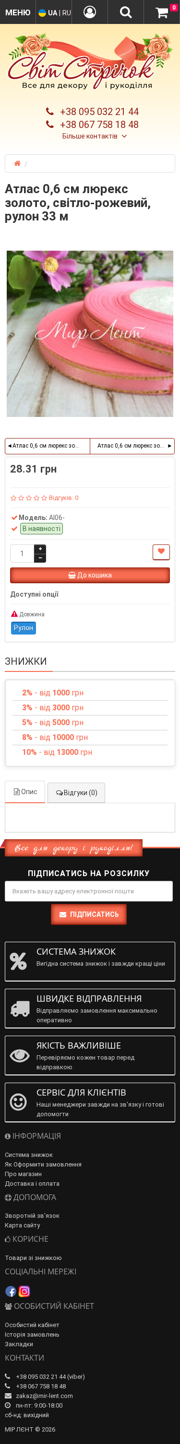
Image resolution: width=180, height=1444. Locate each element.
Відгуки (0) (80, 793)
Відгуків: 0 (63, 497)
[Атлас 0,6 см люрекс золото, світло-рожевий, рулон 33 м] (90, 334)
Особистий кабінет (32, 1324)
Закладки (19, 1344)
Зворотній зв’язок (32, 1215)
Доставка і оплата (32, 1183)
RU (66, 13)
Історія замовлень (32, 1334)
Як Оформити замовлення (43, 1164)
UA (52, 13)
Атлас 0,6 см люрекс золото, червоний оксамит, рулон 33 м (136, 445)
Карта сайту (22, 1225)
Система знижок (29, 1154)
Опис (29, 792)
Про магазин (23, 1174)
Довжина (31, 614)
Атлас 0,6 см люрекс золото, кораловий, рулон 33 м (51, 445)
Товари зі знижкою (33, 1257)
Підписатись (94, 914)
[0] (162, 12)
